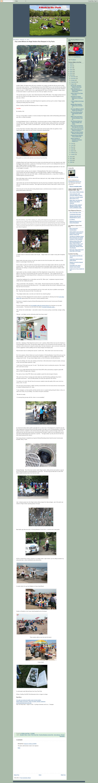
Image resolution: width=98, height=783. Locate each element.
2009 (71, 162)
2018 (71, 66)
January (73, 154)
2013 (71, 75)
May (72, 147)
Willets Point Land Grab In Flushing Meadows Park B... (77, 118)
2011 (71, 158)
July (72, 143)
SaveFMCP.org (77, 56)
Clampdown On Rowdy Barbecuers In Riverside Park (77, 98)
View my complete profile (76, 186)
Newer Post (16, 774)
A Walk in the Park (74, 177)
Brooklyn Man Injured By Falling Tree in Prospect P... (77, 106)
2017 (71, 67)
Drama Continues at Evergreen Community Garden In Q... (76, 140)
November (73, 78)
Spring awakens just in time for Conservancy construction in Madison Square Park (76, 233)
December (73, 76)
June (72, 145)
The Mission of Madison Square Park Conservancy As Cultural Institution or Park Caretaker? (77, 238)
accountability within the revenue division (40, 305)
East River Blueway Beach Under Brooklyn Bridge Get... (77, 113)
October (73, 80)
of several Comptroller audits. (48, 307)
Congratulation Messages (75, 214)
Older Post (63, 774)
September (73, 82)
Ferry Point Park (34, 734)
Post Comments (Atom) (25, 777)
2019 (71, 64)
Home (40, 774)
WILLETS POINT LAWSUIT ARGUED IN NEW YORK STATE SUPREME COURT (76, 206)
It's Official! (72, 219)
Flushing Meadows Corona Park (46, 734)
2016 (71, 69)
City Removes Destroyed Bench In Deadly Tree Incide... (76, 122)
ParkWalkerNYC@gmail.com (74, 181)
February (73, 152)
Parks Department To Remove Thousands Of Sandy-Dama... (76, 90)
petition (74, 59)
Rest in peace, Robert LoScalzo (77, 191)
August (73, 84)
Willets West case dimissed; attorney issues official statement (76, 202)
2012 (71, 156)
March (72, 150)
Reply (19, 747)
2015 (71, 71)
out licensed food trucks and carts (24, 703)
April (72, 149)
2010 (71, 160)
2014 (71, 73)
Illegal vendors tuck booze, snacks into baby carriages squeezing (30, 701)
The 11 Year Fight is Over (75, 212)
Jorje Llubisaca (57, 734)
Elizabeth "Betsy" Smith (25, 734)
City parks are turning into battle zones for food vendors (28, 700)
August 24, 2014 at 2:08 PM (30, 743)
